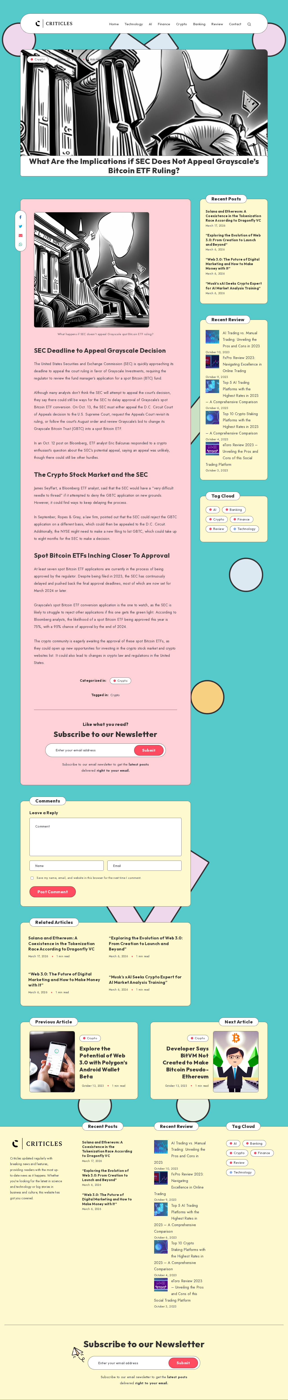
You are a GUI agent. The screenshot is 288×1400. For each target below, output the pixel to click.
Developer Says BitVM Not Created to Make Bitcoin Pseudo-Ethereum (186, 1062)
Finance (164, 24)
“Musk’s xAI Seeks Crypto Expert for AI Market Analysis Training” (145, 979)
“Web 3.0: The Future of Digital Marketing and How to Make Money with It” (64, 979)
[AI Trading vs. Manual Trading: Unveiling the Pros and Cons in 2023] (212, 338)
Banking (199, 24)
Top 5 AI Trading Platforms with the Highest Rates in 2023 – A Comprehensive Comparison (176, 1218)
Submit (148, 750)
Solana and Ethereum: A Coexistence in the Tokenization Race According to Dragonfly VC (61, 943)
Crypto (181, 24)
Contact (235, 24)
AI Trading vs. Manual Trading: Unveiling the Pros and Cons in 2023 (241, 339)
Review (217, 24)
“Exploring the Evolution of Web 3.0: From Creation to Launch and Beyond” (146, 943)
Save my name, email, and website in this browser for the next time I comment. (89, 878)
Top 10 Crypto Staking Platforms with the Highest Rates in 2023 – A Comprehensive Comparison (180, 1256)
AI (150, 24)
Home (114, 24)
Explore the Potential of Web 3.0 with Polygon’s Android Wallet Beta (103, 1062)
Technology (134, 24)
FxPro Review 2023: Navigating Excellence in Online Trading (242, 364)
